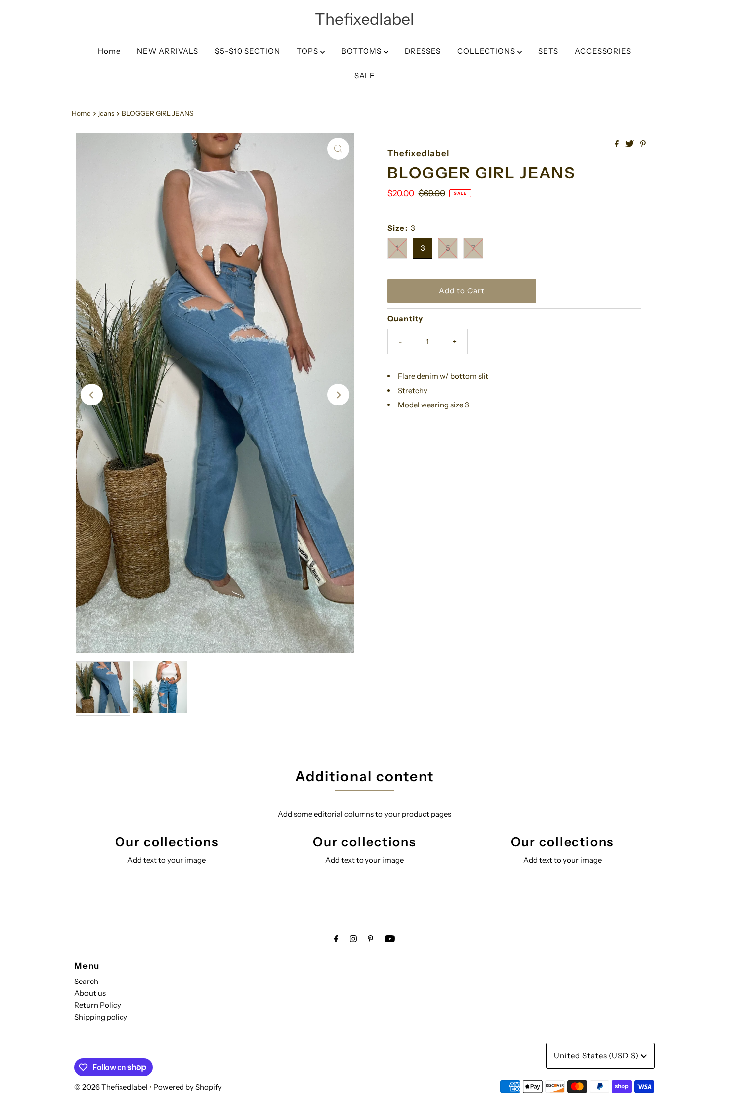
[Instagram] (353, 939)
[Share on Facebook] (617, 144)
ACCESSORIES (603, 51)
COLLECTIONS (487, 51)
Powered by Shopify (187, 1087)
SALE (364, 75)
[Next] (338, 394)
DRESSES (423, 51)
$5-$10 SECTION (247, 51)
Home (109, 51)
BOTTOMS (362, 51)
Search (86, 981)
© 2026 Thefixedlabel (111, 1087)
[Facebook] (336, 939)
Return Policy (97, 1005)
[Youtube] (390, 939)
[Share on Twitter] (630, 144)
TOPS (308, 51)
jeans (106, 113)
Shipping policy (100, 1017)
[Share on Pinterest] (643, 144)
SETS (548, 51)
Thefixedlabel (364, 19)
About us (90, 993)
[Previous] (92, 394)
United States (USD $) (597, 1055)
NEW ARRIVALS (167, 51)
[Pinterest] (370, 939)
